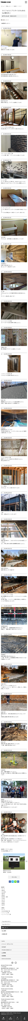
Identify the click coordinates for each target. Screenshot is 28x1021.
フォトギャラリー (6, 924)
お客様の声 (4, 934)
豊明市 (3, 895)
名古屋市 (4, 892)
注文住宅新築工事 (6, 911)
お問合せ (3, 1019)
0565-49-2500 (14, 969)
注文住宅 (4, 947)
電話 (24, 1019)
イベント (17, 1019)
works (3, 941)
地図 (18, 968)
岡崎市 (3, 903)
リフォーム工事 (5, 912)
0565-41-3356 (7, 1003)
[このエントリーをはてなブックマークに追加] (18, 882)
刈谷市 (3, 901)
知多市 (3, 905)
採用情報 (4, 955)
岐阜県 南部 (5, 896)
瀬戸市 (3, 893)
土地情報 (4, 952)
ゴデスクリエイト (9, 1014)
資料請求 (10, 1019)
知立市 (3, 900)
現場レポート (5, 927)
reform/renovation (6, 958)
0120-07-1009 (7, 969)
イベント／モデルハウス (7, 944)
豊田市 (3, 890)
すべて (3, 888)
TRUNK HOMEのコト (7, 950)
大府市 (3, 898)
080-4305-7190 (7, 993)
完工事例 (4, 931)
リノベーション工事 (6, 914)
